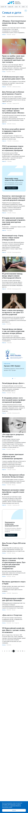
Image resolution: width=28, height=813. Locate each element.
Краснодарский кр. (16, 252)
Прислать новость (11, 188)
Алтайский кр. (15, 140)
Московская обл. (16, 413)
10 (22, 651)
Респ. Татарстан (15, 622)
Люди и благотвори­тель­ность (15, 16)
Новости (4, 86)
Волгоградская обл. (16, 288)
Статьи (3, 71)
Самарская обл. (15, 103)
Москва (13, 34)
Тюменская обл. (16, 505)
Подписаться (11, 535)
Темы (3, 16)
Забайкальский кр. (16, 86)
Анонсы (4, 34)
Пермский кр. (15, 593)
